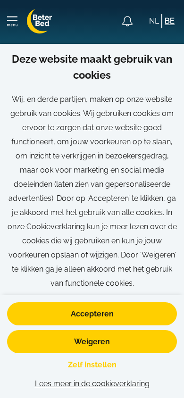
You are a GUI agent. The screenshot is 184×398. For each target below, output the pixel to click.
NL (154, 21)
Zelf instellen (92, 364)
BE (170, 21)
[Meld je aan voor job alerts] (127, 21)
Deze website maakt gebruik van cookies (92, 67)
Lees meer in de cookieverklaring (92, 383)
